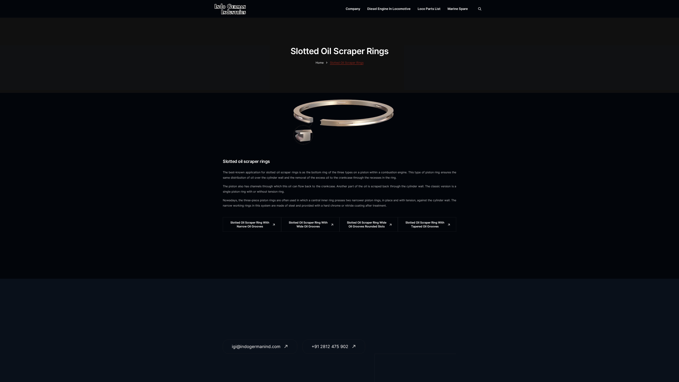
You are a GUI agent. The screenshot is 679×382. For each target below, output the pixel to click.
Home (320, 62)
